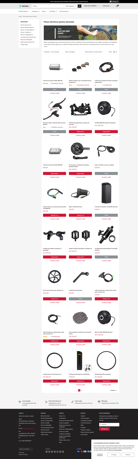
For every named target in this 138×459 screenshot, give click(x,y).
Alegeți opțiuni (80, 131)
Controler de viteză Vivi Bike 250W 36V (52, 80)
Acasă (20, 16)
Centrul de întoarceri (86, 423)
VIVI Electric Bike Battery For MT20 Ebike (79, 374)
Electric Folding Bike (46, 425)
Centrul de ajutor (63, 11)
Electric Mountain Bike (46, 418)
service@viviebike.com (28, 428)
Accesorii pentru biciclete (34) (28, 37)
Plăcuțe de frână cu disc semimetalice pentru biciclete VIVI (80, 81)
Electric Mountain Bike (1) (27, 27)
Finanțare (83, 427)
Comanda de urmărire (86, 420)
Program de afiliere (85, 430)
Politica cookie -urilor (64, 440)
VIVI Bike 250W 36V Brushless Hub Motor (105, 122)
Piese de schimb (45, 430)
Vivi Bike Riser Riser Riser (75, 290)
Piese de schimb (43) (26, 39)
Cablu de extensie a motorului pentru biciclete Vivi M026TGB (54, 207)
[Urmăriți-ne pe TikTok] (60, 452)
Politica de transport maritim (66, 420)
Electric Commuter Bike (47, 420)
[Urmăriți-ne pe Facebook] (47, 452)
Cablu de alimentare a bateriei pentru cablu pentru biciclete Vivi (105, 291)
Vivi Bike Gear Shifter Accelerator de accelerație (52, 249)
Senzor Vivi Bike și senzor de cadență (104, 165)
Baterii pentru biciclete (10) (27, 42)
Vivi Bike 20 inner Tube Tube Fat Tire (52, 374)
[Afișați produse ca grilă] (114, 52)
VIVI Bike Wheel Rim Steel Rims (103, 374)
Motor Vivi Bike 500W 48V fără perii (103, 332)
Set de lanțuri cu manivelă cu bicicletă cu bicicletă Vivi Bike (79, 165)
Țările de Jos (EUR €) (24, 449)
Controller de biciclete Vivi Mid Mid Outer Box (106, 206)
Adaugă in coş (54, 215)
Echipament (35, 11)
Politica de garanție (64, 423)
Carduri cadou (24, 44)
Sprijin (43, 11)
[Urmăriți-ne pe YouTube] (57, 452)
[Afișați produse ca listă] (116, 52)
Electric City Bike (45, 423)
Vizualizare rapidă (54, 93)
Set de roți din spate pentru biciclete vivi (53, 290)
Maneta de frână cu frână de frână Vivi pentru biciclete (54, 123)
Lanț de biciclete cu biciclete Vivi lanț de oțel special (80, 333)
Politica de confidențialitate (115, 450)
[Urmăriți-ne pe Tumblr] (63, 452)
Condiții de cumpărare (64, 433)
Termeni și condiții (63, 431)
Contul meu (106, 6)
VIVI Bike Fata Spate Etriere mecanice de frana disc (79, 123)
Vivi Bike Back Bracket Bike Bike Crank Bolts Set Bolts (106, 249)
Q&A (60, 442)
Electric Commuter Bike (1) (27, 29)
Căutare (83, 416)
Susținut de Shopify (23, 454)
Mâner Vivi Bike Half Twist (75, 206)
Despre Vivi (62, 416)
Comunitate (52, 11)
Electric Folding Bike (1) (27, 34)
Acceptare (114, 454)
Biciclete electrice (23, 11)
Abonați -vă (115, 1)
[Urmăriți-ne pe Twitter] (49, 452)
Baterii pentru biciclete (46, 432)
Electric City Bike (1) (26, 32)
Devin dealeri (84, 434)
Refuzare (128, 454)
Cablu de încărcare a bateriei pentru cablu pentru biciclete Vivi (53, 333)
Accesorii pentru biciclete (47, 427)
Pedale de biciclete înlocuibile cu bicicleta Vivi (80, 248)
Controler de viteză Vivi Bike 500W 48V (52, 165)
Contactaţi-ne (62, 418)
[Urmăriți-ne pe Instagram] (52, 452)
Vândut (54, 89)
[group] (49, 83)
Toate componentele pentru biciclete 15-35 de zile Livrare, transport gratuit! (69, 1)
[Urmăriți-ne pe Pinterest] (55, 452)
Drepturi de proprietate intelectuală (65, 437)
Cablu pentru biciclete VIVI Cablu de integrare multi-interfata (106, 81)
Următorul (113, 390)
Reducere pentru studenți (87, 432)
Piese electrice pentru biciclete (30, 16)
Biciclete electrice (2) (26, 25)
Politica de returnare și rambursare (65, 426)
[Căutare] (79, 6)
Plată (82, 425)
